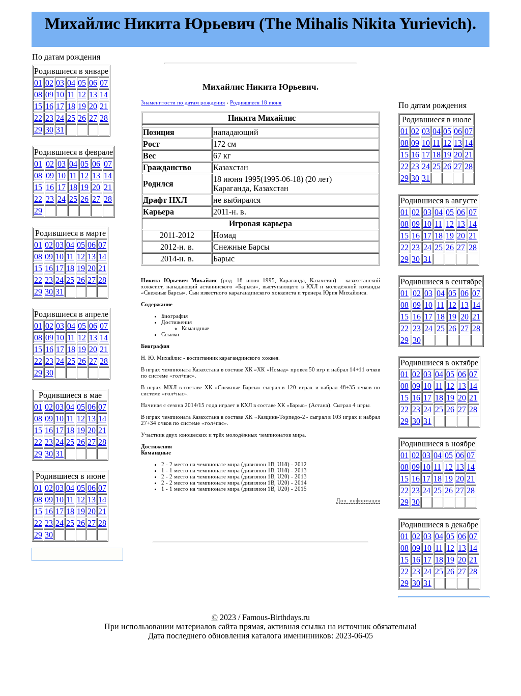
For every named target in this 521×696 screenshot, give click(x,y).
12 (82, 94)
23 (49, 118)
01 (38, 82)
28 (104, 118)
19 (82, 106)
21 (104, 106)
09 (49, 94)
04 (71, 82)
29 (38, 129)
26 (82, 118)
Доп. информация (358, 500)
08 (38, 94)
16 (49, 106)
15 (38, 106)
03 (60, 82)
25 (71, 118)
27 (93, 118)
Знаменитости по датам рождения (183, 102)
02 (49, 82)
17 (60, 106)
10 (60, 94)
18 (71, 106)
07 (104, 82)
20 (93, 106)
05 (82, 82)
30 (49, 129)
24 (60, 118)
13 (93, 94)
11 (71, 94)
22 (38, 118)
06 (93, 82)
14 (104, 94)
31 (60, 129)
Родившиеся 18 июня (255, 102)
